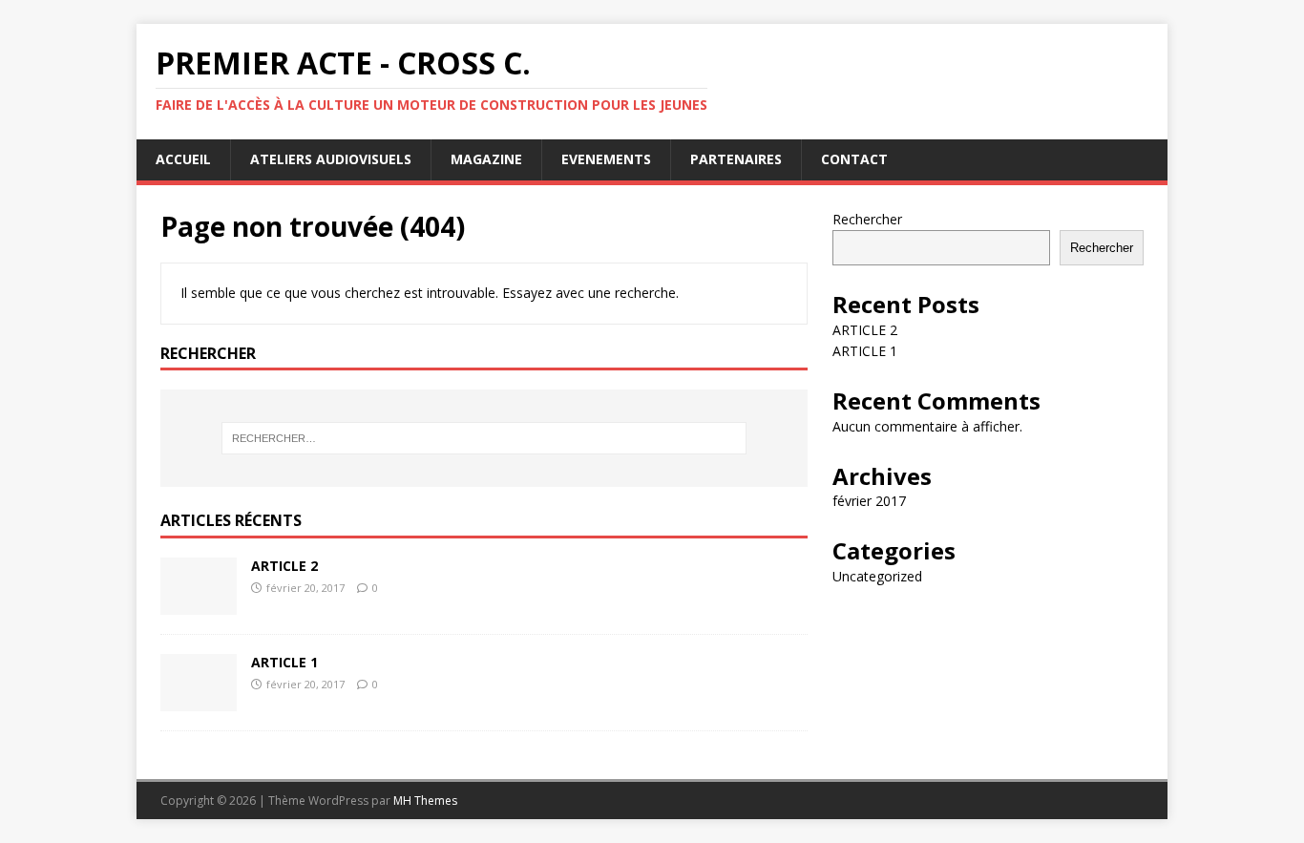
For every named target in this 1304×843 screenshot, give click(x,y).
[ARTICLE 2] (198, 604)
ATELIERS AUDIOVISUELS (330, 159)
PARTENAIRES (736, 159)
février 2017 (869, 501)
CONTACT (854, 159)
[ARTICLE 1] (198, 700)
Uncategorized (877, 576)
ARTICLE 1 (284, 662)
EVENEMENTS (606, 159)
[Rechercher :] (484, 438)
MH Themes (425, 800)
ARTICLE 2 (284, 566)
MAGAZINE (486, 159)
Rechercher (867, 219)
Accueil (183, 159)
